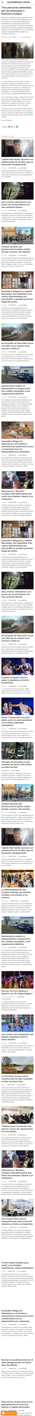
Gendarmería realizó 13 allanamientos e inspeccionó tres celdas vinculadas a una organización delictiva (15, 390)
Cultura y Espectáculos (8, 997)
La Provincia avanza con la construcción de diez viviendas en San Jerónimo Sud (17, 1079)
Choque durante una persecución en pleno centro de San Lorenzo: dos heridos (15, 249)
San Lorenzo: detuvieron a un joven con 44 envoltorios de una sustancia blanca (16, 204)
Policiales (4, 37)
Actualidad (4, 1227)
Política (3, 1271)
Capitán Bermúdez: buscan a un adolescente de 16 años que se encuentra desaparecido (17, 162)
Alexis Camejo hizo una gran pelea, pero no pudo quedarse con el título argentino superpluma (16, 721)
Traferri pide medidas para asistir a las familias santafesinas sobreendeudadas (17, 1265)
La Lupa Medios (26, 37)
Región (3, 1085)
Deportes (4, 686)
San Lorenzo (5, 901)
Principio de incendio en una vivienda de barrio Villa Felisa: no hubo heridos (16, 764)
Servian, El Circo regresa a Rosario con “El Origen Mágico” (17, 992)
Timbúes (4, 1135)
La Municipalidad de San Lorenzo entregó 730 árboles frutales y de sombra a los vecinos (16, 893)
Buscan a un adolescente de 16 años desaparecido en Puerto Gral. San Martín (17, 1362)
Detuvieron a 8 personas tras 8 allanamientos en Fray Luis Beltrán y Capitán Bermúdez (16, 1404)
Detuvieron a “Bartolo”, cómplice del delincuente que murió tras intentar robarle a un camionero (17, 495)
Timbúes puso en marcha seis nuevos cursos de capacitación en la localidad (17, 1129)
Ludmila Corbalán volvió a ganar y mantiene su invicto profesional (15, 680)
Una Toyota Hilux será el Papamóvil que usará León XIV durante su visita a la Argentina (17, 1221)
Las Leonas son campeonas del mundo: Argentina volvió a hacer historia (17, 1037)
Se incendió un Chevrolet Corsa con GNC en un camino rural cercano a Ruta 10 (17, 346)
